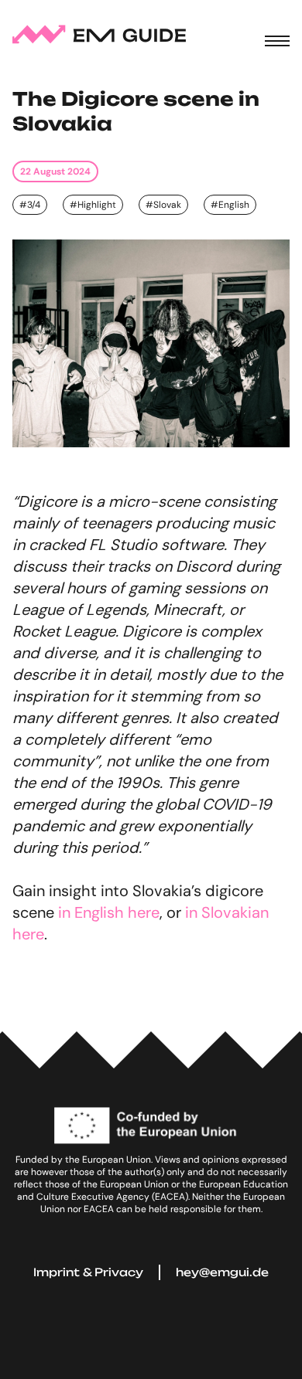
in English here (109, 912)
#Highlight (93, 205)
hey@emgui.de (222, 1272)
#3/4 (29, 205)
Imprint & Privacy (88, 1272)
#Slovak (163, 205)
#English (230, 205)
